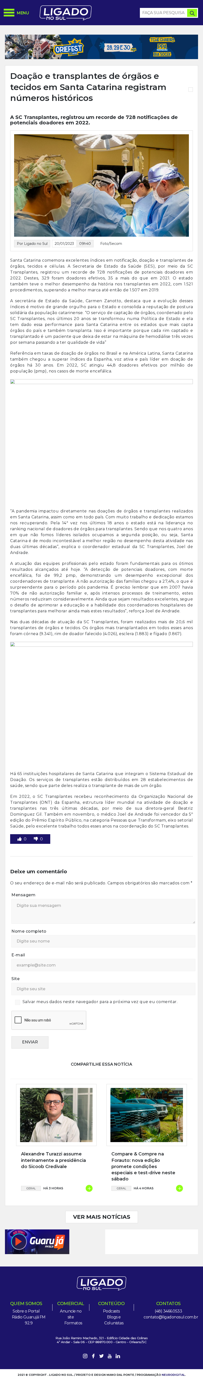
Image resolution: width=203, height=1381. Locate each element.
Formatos (73, 1323)
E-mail (18, 955)
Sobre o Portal (26, 1311)
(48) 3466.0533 (168, 1311)
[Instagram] (85, 1357)
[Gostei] (20, 839)
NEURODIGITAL (173, 1375)
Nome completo (29, 931)
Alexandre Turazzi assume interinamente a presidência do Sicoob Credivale (53, 1160)
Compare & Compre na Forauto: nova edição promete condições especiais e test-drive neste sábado (143, 1166)
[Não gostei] (36, 839)
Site (15, 978)
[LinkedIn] (118, 1357)
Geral (31, 1188)
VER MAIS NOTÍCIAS (101, 1217)
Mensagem (23, 895)
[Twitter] (101, 1357)
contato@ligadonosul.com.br (171, 1317)
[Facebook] (93, 1357)
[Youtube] (109, 1357)
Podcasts (111, 1311)
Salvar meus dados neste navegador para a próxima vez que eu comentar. (100, 1001)
